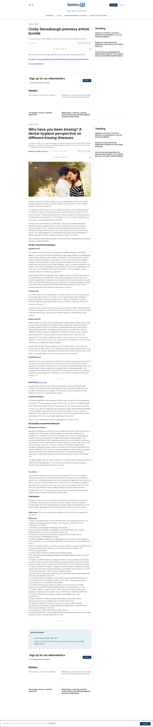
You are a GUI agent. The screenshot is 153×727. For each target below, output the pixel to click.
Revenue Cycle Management (98, 15)
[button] (30, 5)
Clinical (59, 15)
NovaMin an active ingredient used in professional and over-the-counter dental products (59, 59)
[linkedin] (57, 49)
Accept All (145, 723)
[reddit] (63, 49)
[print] (90, 49)
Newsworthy (50, 15)
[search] (33, 5)
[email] (65, 49)
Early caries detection (36, 64)
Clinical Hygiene (33, 24)
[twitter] (60, 49)
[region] (76, 723)
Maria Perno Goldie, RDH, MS (38, 151)
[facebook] (54, 49)
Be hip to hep (42, 382)
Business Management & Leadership (76, 15)
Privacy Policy (51, 723)
